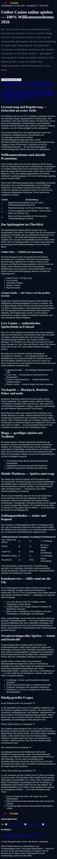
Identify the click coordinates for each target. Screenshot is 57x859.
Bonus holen (6, 77)
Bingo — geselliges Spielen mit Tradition (19, 92)
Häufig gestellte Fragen (12, 101)
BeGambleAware (32, 824)
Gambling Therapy (14, 824)
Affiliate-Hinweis (38, 835)
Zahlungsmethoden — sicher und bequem (35, 94)
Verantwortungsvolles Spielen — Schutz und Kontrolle (25, 99)
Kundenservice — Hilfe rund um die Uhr (19, 96)
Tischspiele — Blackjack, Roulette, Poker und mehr (30, 89)
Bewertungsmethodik (10, 837)
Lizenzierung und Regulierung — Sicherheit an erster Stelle (26, 82)
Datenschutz (6, 835)
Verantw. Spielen (26, 837)
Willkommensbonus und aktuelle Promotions (20, 85)
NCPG (46, 824)
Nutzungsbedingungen (21, 835)
